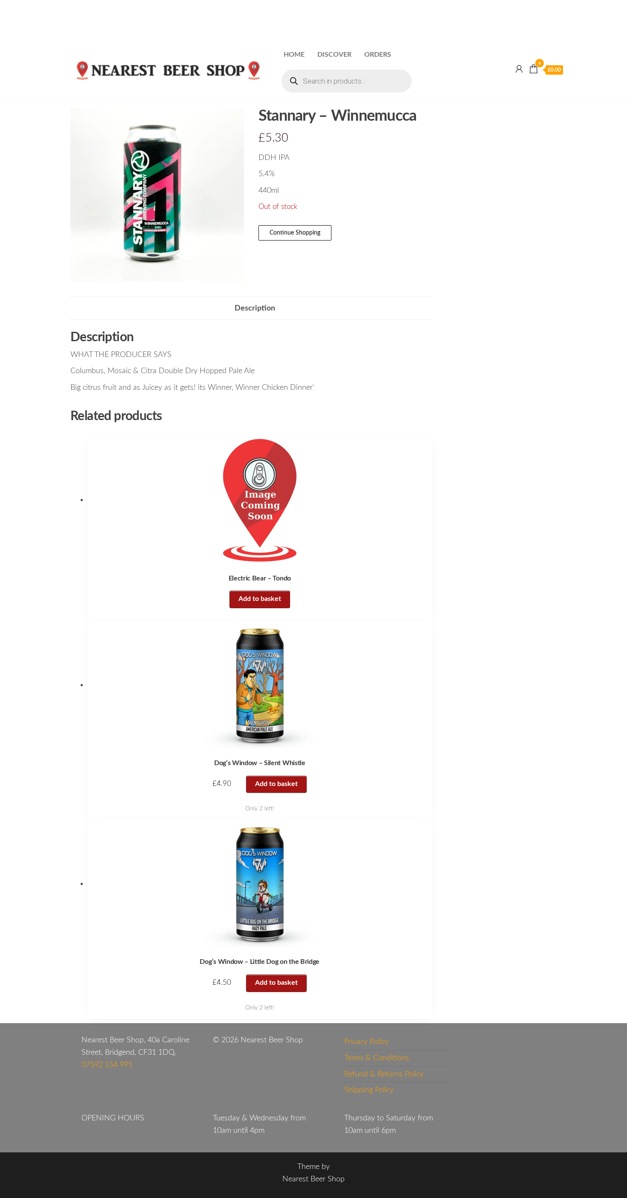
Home (294, 54)
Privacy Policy (366, 1042)
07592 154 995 (107, 1065)
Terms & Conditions (376, 1058)
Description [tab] (255, 308)
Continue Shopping (295, 233)
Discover (334, 54)
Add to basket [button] (276, 783)
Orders (377, 54)
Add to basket (259, 598)
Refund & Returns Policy (384, 1074)
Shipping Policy (369, 1090)
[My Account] (519, 69)
